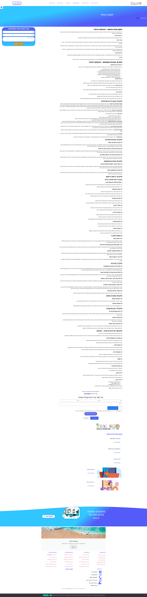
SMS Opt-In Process (115, 438)
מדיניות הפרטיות (113, 410)
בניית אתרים (68, 3)
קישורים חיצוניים (52, 3)
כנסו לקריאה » (117, 442)
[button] (1, 7)
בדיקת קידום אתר (90, 482)
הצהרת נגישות (83, 588)
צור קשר (73, 547)
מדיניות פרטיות (117, 459)
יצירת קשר (99, 568)
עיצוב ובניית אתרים (53, 552)
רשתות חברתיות (60, 3)
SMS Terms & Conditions (114, 449)
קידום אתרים (86, 552)
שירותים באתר (103, 552)
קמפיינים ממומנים (76, 3)
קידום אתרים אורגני (85, 3)
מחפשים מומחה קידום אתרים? (96, 513)
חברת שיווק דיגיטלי (95, 3)
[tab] (94, 418)
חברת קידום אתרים (143, 18)
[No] (145, 596)
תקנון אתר (79, 588)
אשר (50, 595)
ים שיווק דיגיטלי (63, 588)
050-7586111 (87, 393)
